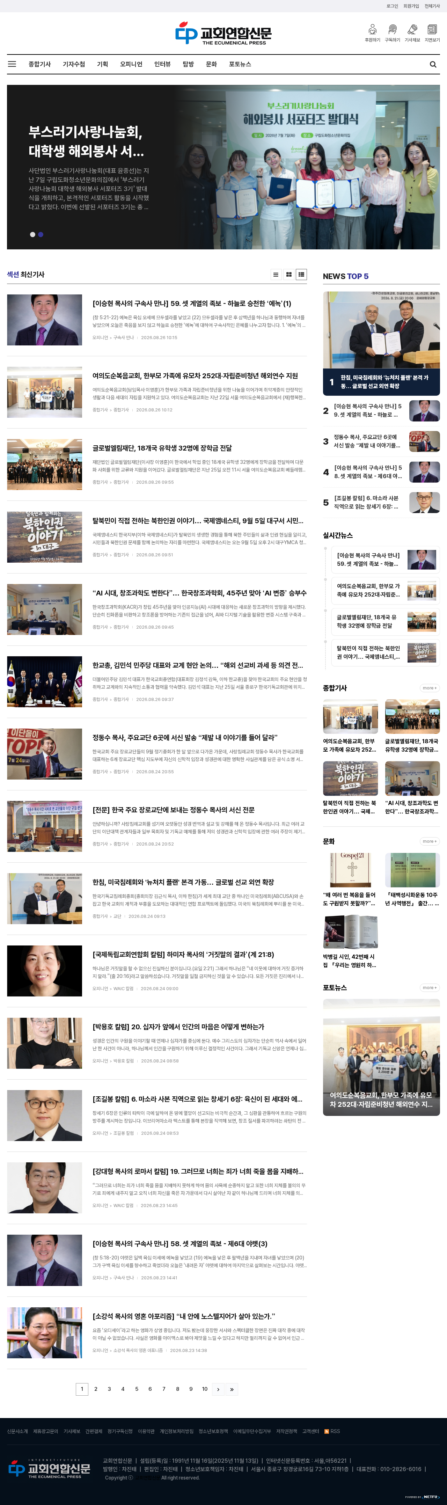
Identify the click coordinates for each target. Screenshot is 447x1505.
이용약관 (146, 1431)
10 (204, 1389)
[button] (32, 234)
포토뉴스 (240, 64)
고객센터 (310, 1431)
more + (430, 688)
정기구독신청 (120, 1431)
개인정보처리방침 (176, 1431)
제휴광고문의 (45, 1431)
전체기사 (432, 6)
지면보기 (432, 39)
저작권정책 (286, 1431)
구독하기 (392, 39)
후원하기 (372, 39)
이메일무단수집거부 (252, 1431)
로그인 (392, 6)
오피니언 (131, 64)
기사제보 (412, 39)
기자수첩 (74, 64)
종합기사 (40, 64)
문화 (211, 64)
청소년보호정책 (213, 1431)
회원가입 (411, 6)
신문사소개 (17, 1431)
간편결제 (94, 1431)
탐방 (188, 64)
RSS (335, 1431)
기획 (102, 64)
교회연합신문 (147, 1478)
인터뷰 (162, 64)
